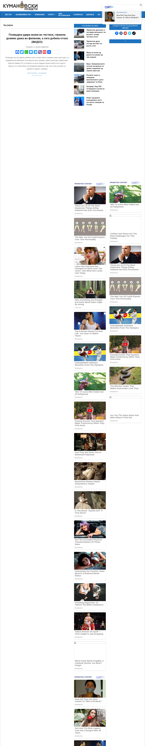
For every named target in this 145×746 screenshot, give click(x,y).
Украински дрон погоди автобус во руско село (94, 43)
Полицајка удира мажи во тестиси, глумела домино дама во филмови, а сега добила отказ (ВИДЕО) (37, 38)
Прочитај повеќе (37, 73)
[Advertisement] (125, 79)
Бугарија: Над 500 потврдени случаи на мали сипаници (95, 88)
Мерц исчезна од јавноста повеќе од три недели (94, 55)
